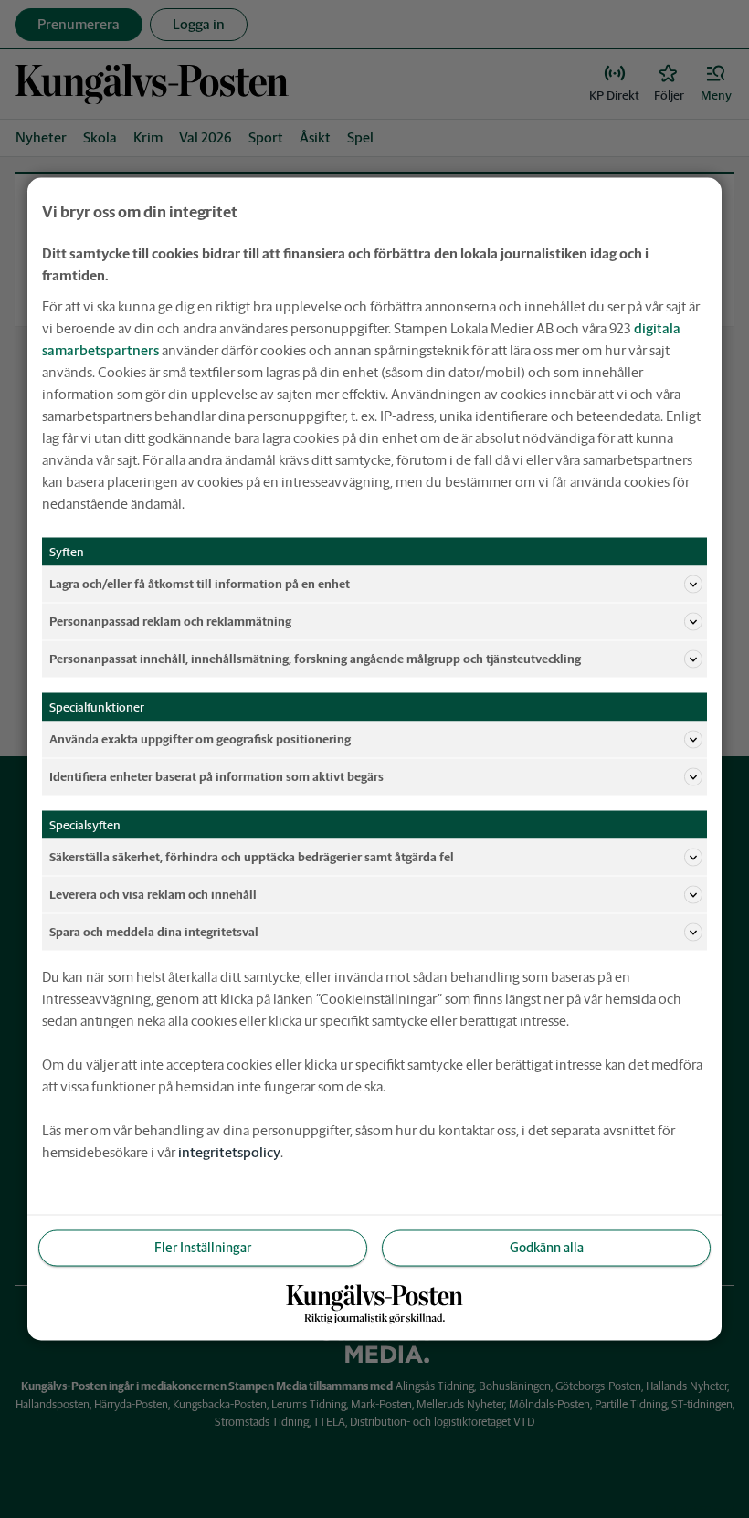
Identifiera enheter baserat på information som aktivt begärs (216, 776)
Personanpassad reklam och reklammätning (170, 620)
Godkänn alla (547, 1247)
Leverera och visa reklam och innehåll (153, 893)
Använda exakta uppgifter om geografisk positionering (200, 738)
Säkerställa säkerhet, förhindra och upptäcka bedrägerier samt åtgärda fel (251, 856)
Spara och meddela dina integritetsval (153, 931)
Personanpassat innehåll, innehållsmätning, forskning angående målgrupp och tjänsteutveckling (315, 658)
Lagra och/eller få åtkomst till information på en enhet (199, 583)
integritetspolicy (229, 1152)
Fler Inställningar (202, 1247)
